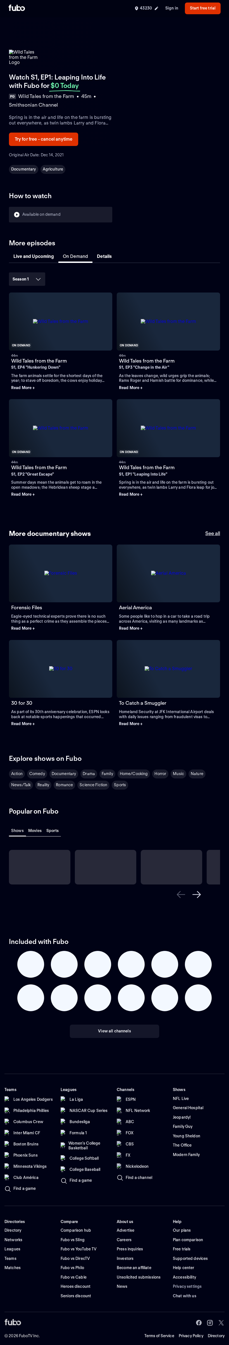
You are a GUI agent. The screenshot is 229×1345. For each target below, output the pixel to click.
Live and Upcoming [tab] (33, 256)
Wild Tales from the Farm (39, 361)
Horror (160, 773)
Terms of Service (159, 1336)
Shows (17, 830)
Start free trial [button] (203, 8)
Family (107, 773)
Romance (64, 785)
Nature (197, 773)
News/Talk (21, 785)
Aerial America (135, 607)
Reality (43, 785)
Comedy (37, 773)
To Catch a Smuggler (142, 703)
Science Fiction (93, 785)
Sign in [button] (171, 8)
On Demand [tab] (75, 256)
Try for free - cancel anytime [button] (44, 139)
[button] (60, 388)
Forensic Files (26, 607)
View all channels (114, 1031)
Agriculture (53, 169)
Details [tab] (104, 256)
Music (178, 773)
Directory (216, 1336)
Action (17, 773)
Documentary (23, 169)
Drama (89, 773)
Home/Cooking (134, 773)
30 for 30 (21, 703)
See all (212, 533)
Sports (120, 785)
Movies (35, 830)
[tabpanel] (114, 388)
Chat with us (184, 1296)
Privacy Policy (191, 1336)
